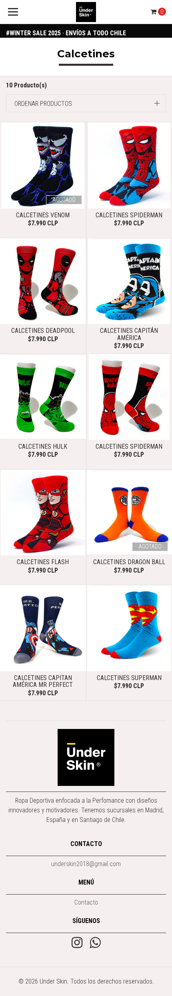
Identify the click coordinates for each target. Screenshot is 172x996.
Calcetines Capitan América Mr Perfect (43, 681)
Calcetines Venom (43, 215)
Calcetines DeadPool (43, 330)
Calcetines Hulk (42, 446)
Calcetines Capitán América (129, 334)
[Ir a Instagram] (77, 943)
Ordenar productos (43, 103)
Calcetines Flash (43, 562)
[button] (86, 103)
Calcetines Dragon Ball (129, 562)
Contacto (86, 902)
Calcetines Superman (129, 678)
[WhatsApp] (95, 943)
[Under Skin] (86, 12)
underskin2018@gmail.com (86, 864)
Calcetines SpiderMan (129, 215)
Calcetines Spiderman (129, 446)
